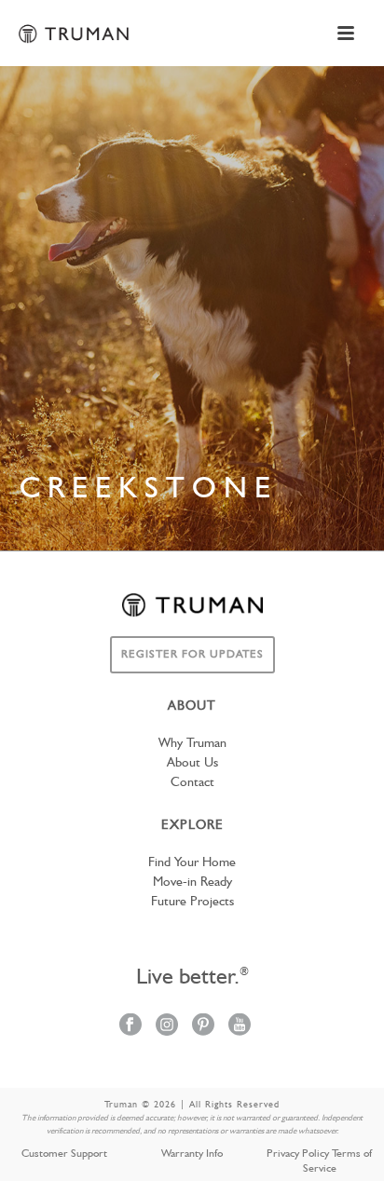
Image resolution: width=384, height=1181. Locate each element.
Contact (192, 782)
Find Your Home (192, 862)
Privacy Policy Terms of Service (319, 1161)
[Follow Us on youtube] (239, 1025)
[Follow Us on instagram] (167, 1025)
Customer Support (64, 1154)
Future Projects (192, 901)
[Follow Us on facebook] (130, 1025)
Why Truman (192, 743)
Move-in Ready (192, 882)
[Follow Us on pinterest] (203, 1025)
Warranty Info (192, 1154)
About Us (192, 762)
